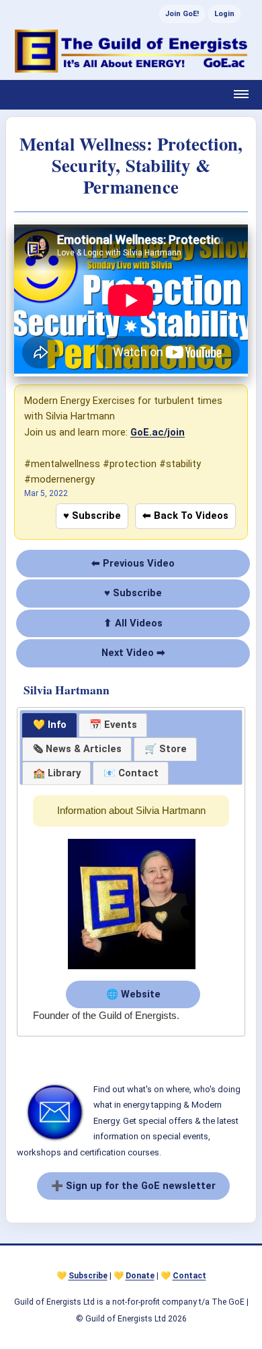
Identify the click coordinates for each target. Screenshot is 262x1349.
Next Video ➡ (133, 653)
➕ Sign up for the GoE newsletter (133, 1186)
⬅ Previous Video (133, 563)
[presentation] (77, 749)
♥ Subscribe (92, 515)
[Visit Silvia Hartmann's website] (132, 970)
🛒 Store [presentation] (165, 749)
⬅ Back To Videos (185, 515)
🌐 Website (133, 994)
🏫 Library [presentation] (57, 773)
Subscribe (88, 1275)
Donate (140, 1275)
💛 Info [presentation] (50, 725)
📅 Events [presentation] (113, 725)
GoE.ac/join (157, 432)
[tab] (49, 725)
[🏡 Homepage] (131, 51)
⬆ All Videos (133, 623)
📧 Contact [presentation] (131, 773)
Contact (189, 1275)
